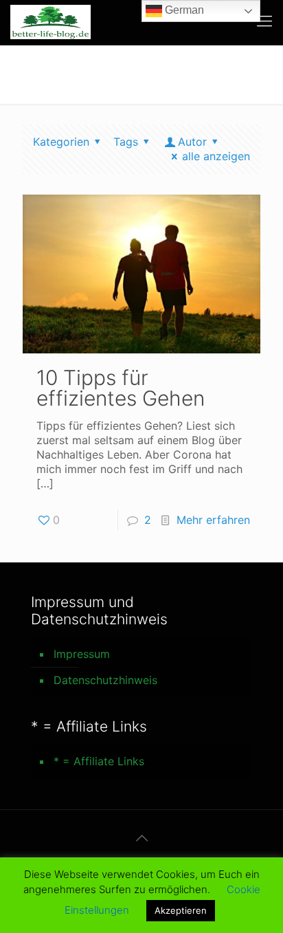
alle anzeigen (216, 156)
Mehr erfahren (213, 520)
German (183, 10)
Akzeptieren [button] (181, 910)
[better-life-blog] (50, 20)
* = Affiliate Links (99, 761)
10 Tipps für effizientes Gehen (120, 387)
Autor (192, 142)
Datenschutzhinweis (105, 680)
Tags (125, 142)
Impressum (82, 654)
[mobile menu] (264, 20)
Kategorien (61, 142)
